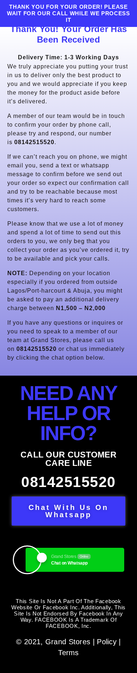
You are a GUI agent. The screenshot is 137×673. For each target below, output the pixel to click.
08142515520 (68, 482)
